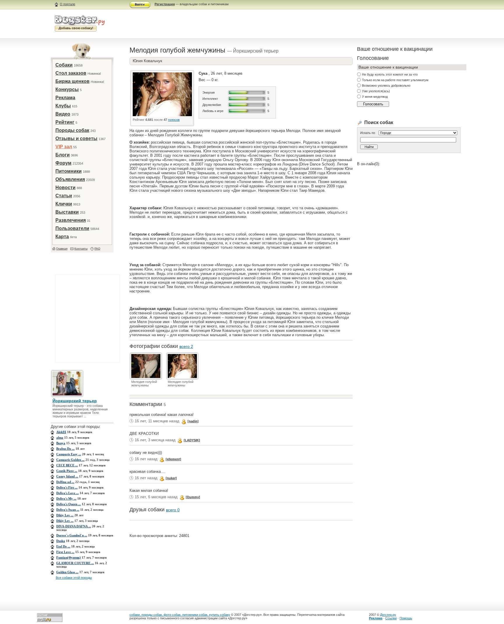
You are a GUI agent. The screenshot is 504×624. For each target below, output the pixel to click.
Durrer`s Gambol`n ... (71, 535)
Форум (63, 163)
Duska (60, 541)
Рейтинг (64, 122)
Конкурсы (67, 89)
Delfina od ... (65, 482)
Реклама (65, 97)
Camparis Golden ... (70, 459)
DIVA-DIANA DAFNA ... (73, 526)
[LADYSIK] (192, 440)
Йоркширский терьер (74, 400)
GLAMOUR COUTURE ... (75, 563)
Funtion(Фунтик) (68, 557)
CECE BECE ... (67, 465)
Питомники (68, 171)
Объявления (70, 179)
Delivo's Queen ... (68, 504)
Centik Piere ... (66, 471)
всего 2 (186, 346)
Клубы (63, 105)
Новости (65, 187)
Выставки (67, 212)
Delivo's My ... (66, 498)
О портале (67, 4)
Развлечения (70, 220)
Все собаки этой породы (74, 577)
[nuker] (171, 478)
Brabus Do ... (65, 448)
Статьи (63, 195)
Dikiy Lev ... (65, 515)
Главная (61, 248)
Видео (62, 113)
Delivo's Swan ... (67, 509)
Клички (63, 203)
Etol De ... (63, 546)
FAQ (97, 248)
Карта (62, 236)
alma (59, 437)
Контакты (81, 248)
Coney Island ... (67, 476)
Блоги (62, 154)
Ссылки (391, 618)
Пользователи (72, 228)
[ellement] (173, 459)
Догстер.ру (388, 614)
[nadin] (193, 421)
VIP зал (63, 146)
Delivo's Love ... (67, 493)
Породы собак (72, 130)
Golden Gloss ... (67, 572)
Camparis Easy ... (68, 454)
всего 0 (173, 510)
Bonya (60, 443)
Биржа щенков (72, 81)
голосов (174, 119)
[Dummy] (193, 497)
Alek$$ (61, 432)
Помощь (406, 618)
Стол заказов (70, 73)
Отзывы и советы (76, 138)
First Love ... (65, 552)
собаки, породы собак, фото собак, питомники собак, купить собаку (180, 614)
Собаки (64, 64)
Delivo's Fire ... (67, 487)
